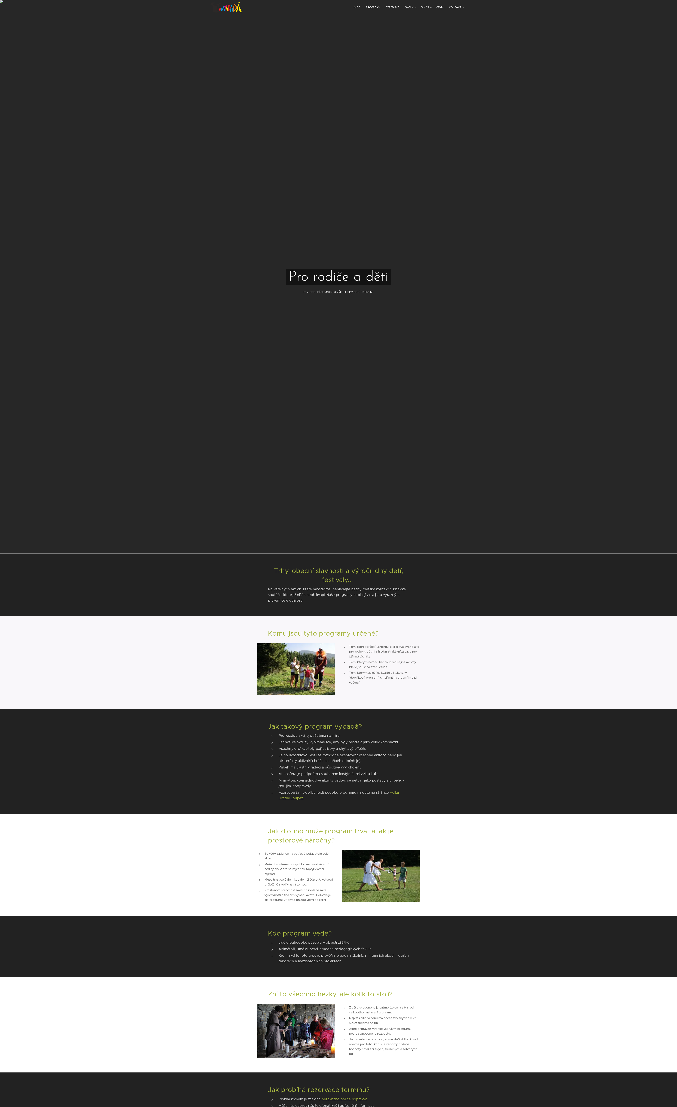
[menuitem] (357, 7)
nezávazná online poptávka (344, 1099)
